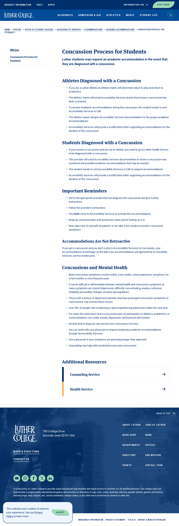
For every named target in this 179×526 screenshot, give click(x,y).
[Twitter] (42, 478)
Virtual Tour (154, 465)
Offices (17, 29)
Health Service (81, 389)
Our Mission (153, 455)
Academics (65, 15)
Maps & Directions (26, 451)
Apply (51, 5)
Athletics (113, 15)
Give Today (163, 5)
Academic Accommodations (120, 29)
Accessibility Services (69, 29)
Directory (129, 455)
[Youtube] (16, 478)
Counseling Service (85, 374)
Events (127, 465)
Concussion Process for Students (24, 59)
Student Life (149, 15)
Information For (134, 5)
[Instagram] (25, 478)
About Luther (132, 425)
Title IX (132, 520)
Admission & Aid (89, 15)
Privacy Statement (115, 520)
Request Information (17, 5)
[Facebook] (33, 478)
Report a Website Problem (152, 520)
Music (130, 15)
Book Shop (129, 435)
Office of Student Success (39, 29)
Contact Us (21, 459)
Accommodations (93, 29)
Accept (60, 512)
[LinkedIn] (50, 478)
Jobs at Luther (155, 425)
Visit (40, 5)
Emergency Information (90, 520)
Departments (131, 445)
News (148, 435)
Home (7, 29)
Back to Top (163, 413)
